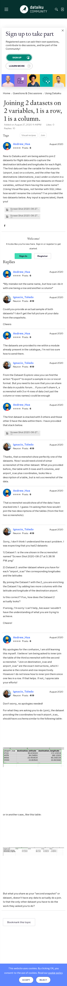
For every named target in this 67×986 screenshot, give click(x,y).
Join (42, 135)
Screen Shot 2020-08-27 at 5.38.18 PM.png (24, 432)
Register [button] (42, 256)
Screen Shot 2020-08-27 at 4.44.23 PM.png (24, 209)
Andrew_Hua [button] (21, 144)
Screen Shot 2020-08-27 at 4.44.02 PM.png (24, 215)
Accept (26, 979)
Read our (50, 972)
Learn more (17, 65)
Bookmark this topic (19, 922)
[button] (62, 30)
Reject (43, 979)
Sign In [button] (23, 256)
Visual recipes (28, 135)
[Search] (56, 9)
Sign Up (17, 57)
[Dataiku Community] (33, 9)
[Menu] (6, 9)
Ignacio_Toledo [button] (23, 297)
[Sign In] (62, 9)
